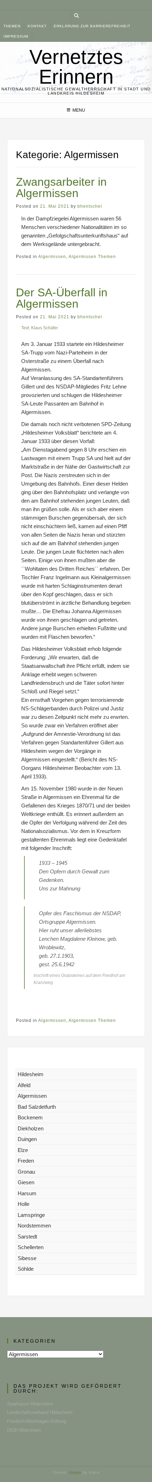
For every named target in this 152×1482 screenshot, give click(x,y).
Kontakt (37, 26)
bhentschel (89, 206)
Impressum (16, 36)
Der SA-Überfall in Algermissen (61, 298)
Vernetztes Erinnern (76, 67)
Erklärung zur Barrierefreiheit (92, 26)
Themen (12, 26)
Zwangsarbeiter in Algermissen (61, 187)
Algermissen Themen (92, 256)
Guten (75, 1472)
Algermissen (52, 256)
